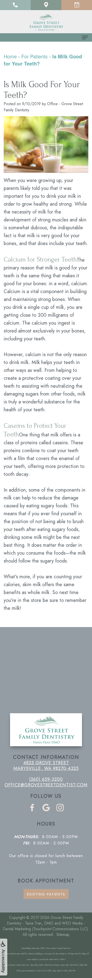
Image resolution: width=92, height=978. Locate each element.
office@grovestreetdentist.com (46, 785)
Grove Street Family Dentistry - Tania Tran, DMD (45, 920)
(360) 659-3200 (46, 779)
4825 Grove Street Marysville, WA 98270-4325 (46, 765)
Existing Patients (46, 894)
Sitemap (62, 934)
